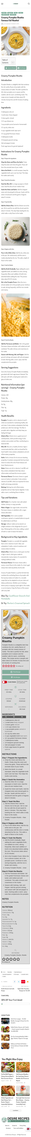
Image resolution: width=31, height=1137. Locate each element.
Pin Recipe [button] (16, 677)
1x (6, 717)
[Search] (29, 3)
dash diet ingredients (7, 974)
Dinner (21, 12)
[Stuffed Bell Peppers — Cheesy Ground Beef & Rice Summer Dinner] (8, 1067)
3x (22, 717)
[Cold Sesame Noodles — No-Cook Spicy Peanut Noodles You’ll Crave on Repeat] (23, 1067)
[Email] (27, 981)
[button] (3, 666)
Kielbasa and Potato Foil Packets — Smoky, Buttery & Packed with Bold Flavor (19, 1045)
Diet (15, 12)
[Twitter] (18, 981)
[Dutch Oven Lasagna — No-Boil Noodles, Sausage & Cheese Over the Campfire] (5, 1021)
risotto (4, 976)
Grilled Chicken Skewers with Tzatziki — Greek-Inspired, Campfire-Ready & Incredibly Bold (20, 1029)
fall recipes (16, 974)
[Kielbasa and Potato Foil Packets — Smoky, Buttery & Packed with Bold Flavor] (5, 1046)
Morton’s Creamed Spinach (18, 603)
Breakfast (20, 1094)
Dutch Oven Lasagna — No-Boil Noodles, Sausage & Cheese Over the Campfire (20, 1021)
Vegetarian (13, 14)
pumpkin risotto (25, 974)
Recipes (4, 12)
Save (24, 981)
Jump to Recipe (11, 68)
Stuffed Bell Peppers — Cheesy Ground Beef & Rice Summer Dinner (7, 1076)
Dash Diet (10, 12)
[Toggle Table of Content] (12, 62)
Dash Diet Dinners (18, 972)
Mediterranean (5, 14)
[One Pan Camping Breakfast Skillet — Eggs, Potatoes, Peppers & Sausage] (5, 1038)
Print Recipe (22, 68)
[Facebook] (14, 981)
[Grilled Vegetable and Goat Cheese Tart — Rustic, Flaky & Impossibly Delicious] (8, 1091)
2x (14, 717)
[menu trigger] (2, 3)
